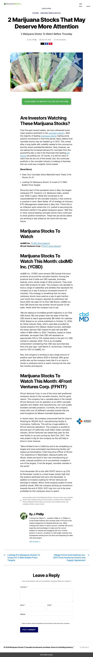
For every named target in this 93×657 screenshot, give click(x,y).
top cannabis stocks (58, 502)
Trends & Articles (54, 5)
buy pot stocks (47, 500)
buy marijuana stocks (35, 500)
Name (22, 605)
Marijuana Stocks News (61, 2)
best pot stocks (58, 497)
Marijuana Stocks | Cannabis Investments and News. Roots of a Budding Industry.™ (42, 647)
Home (27, 2)
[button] (42, 44)
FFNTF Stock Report (51, 246)
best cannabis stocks (30, 497)
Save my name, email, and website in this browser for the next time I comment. (46, 623)
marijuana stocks (48, 136)
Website (22, 614)
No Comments (61, 40)
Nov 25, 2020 (46, 40)
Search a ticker (46, 8)
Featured (50, 2)
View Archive (34, 542)
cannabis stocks (58, 500)
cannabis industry (56, 133)
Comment (24, 587)
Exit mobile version (46, 655)
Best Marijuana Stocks (44, 497)
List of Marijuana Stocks (37, 2)
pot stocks (47, 502)
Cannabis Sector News (67, 5)
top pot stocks (39, 504)
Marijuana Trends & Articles (51, 13)
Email (49, 605)
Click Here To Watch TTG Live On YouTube (46, 101)
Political (71, 2)
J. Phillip (34, 40)
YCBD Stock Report (40, 243)
